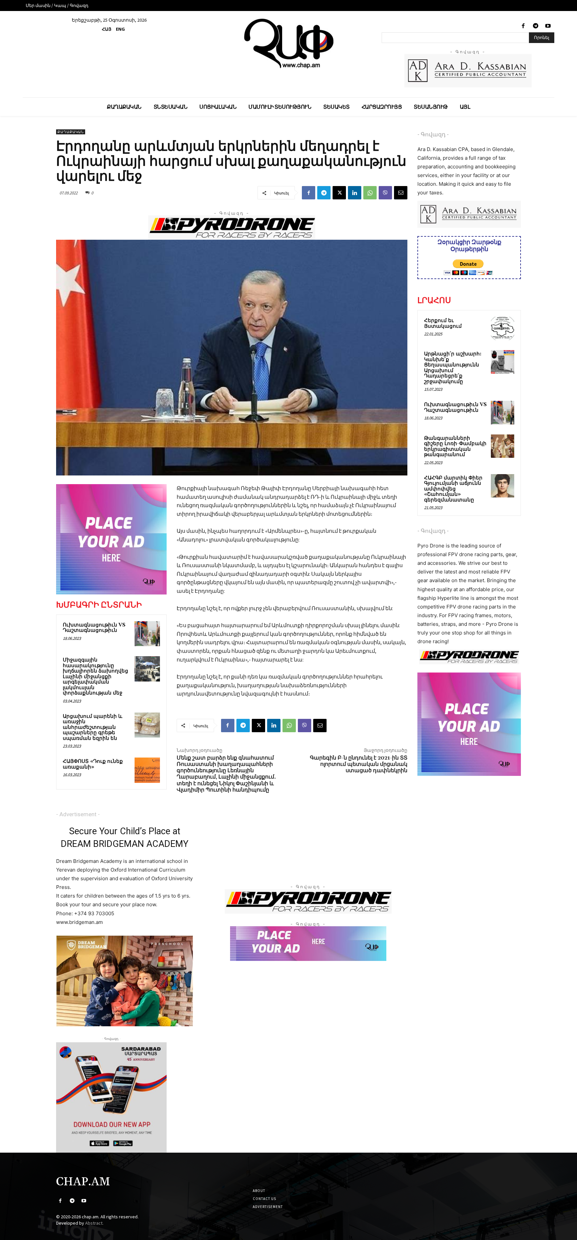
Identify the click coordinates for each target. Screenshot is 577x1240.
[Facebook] (523, 26)
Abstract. (94, 1223)
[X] (339, 192)
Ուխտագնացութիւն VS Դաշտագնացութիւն (94, 628)
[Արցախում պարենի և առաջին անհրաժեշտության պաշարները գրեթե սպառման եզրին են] (147, 725)
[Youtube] (548, 26)
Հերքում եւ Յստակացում (443, 323)
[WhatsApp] (370, 192)
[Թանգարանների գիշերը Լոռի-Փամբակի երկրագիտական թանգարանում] (502, 446)
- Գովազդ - (433, 134)
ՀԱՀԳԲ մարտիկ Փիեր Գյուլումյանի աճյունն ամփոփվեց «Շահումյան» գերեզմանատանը (453, 489)
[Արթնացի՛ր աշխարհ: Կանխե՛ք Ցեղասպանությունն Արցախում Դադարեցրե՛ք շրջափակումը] (502, 361)
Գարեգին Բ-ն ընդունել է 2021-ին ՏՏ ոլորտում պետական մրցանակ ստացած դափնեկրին (358, 764)
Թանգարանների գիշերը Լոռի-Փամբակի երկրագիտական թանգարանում (455, 446)
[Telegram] (535, 26)
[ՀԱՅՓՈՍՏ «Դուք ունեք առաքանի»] (147, 770)
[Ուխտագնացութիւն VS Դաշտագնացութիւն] (147, 634)
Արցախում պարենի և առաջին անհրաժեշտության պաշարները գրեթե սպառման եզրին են (92, 727)
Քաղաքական (70, 132)
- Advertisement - (78, 814)
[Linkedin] (354, 192)
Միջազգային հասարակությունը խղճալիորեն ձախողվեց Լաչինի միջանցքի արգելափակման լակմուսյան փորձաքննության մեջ (95, 676)
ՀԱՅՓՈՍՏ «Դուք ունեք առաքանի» (93, 764)
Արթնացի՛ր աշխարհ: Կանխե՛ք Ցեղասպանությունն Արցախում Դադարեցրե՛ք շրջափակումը (453, 368)
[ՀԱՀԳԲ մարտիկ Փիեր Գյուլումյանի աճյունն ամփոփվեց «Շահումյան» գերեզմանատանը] (502, 485)
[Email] (400, 192)
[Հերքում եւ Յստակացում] (502, 328)
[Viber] (385, 192)
